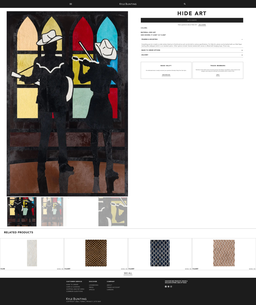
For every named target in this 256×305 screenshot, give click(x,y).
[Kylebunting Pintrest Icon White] (168, 286)
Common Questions (74, 291)
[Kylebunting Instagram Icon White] (171, 286)
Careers (110, 289)
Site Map (97, 301)
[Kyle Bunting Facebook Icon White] (166, 286)
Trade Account (113, 287)
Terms (82, 301)
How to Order (72, 284)
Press (91, 287)
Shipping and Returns (75, 289)
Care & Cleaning (73, 287)
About (109, 285)
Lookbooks (93, 285)
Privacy (89, 301)
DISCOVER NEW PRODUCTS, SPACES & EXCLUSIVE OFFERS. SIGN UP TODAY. (176, 282)
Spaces (92, 289)
